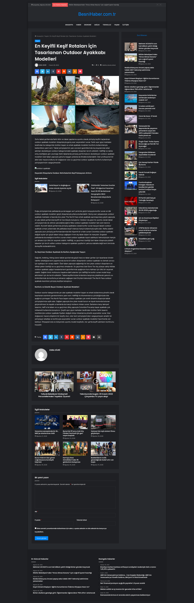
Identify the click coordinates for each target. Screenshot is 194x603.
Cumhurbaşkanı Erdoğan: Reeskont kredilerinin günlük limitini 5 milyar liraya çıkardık (147, 187)
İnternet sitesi (82, 520)
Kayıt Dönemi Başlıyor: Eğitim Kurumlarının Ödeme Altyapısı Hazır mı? (142, 79)
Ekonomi (87, 25)
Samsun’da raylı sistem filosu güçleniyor (103, 432)
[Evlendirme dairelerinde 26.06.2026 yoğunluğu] (131, 211)
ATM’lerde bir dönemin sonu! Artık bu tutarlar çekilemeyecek (148, 230)
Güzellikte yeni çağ (146, 239)
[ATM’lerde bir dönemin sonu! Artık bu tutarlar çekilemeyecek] (131, 231)
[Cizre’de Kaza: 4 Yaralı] (131, 119)
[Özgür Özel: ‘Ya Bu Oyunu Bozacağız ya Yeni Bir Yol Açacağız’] (131, 144)
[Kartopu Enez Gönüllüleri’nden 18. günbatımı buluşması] (75, 449)
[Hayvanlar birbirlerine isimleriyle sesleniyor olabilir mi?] (131, 98)
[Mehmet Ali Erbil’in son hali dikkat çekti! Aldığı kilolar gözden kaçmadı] (131, 47)
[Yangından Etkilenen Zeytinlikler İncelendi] (131, 155)
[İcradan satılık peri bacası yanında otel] (131, 109)
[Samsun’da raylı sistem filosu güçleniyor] (103, 422)
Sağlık (97, 25)
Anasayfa (69, 25)
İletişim (125, 25)
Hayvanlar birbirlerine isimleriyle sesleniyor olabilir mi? (148, 97)
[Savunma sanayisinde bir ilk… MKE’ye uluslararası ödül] (47, 422)
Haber (78, 25)
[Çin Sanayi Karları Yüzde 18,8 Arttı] (131, 165)
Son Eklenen (142, 35)
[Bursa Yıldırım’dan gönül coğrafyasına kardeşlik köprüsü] (47, 449)
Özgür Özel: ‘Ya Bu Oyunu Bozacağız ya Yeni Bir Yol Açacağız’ (149, 143)
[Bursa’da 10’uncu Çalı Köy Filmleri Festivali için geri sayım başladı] (75, 422)
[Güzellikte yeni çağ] (131, 242)
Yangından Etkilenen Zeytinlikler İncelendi (147, 153)
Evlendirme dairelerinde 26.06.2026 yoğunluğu (148, 209)
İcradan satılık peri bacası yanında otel (147, 107)
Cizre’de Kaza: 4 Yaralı (148, 116)
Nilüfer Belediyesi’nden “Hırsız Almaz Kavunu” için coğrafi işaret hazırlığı (148, 58)
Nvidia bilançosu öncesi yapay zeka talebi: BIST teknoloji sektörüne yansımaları (96, 5)
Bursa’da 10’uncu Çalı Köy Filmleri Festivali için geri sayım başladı (73, 433)
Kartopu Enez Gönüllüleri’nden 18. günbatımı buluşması (71, 460)
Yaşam (116, 25)
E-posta (38, 520)
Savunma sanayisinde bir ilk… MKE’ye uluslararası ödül (47, 432)
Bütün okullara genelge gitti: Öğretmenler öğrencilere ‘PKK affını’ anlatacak (142, 88)
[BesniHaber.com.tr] (97, 14)
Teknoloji (107, 25)
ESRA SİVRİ (42, 65)
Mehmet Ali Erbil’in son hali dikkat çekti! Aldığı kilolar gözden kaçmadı (148, 46)
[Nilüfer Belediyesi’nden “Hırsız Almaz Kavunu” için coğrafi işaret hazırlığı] (131, 57)
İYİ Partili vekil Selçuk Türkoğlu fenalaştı (147, 199)
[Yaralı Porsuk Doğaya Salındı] (131, 175)
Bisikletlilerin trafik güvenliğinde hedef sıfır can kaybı (102, 460)
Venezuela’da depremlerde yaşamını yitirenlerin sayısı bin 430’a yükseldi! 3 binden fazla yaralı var (148, 131)
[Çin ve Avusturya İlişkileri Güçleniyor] (131, 221)
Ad (36, 511)
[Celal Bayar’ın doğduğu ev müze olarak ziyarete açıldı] (41, 188)
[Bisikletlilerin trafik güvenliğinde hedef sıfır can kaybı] (103, 449)
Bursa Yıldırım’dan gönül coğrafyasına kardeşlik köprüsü (45, 460)
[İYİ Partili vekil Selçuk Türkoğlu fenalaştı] (131, 201)
